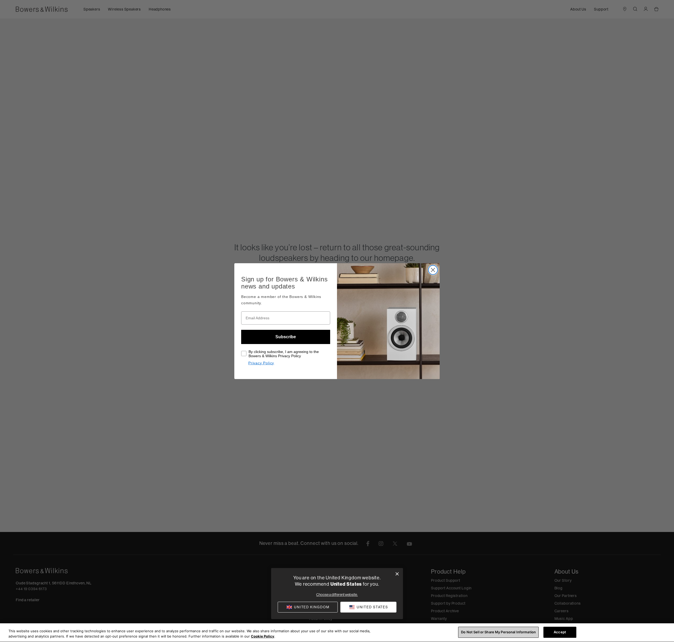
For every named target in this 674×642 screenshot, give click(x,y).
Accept (560, 632)
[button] (368, 607)
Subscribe (285, 337)
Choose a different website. (337, 594)
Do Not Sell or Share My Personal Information (498, 632)
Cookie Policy (262, 636)
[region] (337, 632)
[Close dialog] (397, 574)
